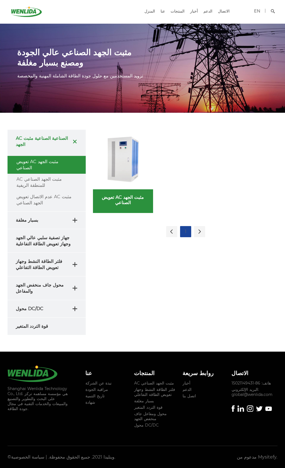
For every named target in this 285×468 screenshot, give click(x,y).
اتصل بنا (189, 395)
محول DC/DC (146, 425)
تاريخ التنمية (95, 395)
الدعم (207, 11)
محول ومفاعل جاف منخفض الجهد (150, 416)
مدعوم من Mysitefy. (257, 457)
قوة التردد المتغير (148, 407)
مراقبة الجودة (96, 389)
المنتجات (178, 11)
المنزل (149, 11)
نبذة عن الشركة (98, 383)
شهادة (90, 402)
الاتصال (224, 11)
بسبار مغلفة (144, 400)
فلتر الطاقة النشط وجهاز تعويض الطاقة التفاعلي (154, 392)
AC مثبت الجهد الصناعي (154, 383)
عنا (163, 11)
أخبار (194, 11)
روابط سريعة (198, 373)
